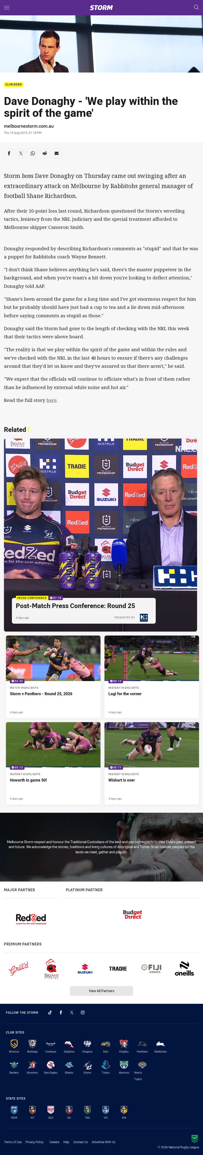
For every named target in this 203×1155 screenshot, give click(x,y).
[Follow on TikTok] (50, 1012)
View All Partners (101, 990)
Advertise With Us (103, 1142)
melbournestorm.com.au (29, 126)
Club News (13, 84)
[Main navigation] (6, 7)
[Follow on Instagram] (83, 1012)
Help (66, 1142)
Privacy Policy (34, 1142)
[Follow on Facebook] (61, 1012)
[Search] (196, 7)
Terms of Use (13, 1142)
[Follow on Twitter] (72, 1012)
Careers (54, 1142)
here (52, 400)
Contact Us (80, 1142)
